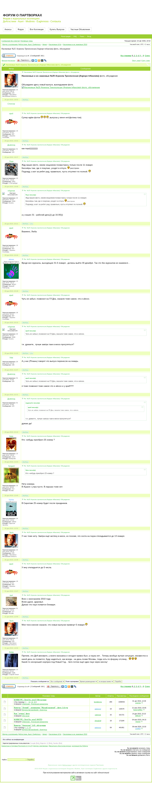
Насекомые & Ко (55, 44)
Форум (21, 29)
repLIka (138, 703)
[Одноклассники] (39, 60)
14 (32, 702)
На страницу (126, 56)
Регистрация (66, 36)
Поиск (82, 36)
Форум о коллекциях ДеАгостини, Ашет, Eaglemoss (21, 44)
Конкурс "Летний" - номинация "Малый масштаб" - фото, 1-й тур (41, 708)
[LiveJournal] (45, 60)
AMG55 (138, 716)
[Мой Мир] (42, 60)
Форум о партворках (22, 15)
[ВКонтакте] (32, 60)
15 (35, 702)
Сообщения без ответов (10, 41)
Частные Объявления (80, 29)
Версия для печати (8, 60)
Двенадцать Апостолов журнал (60, 746)
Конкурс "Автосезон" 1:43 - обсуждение (30, 725)
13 (29, 702)
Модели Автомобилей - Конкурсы (34, 710)
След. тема (146, 60)
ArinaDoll (98, 721)
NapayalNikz (137, 710)
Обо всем (25, 716)
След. (147, 56)
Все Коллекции (36, 29)
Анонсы (8, 29)
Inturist (138, 721)
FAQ (75, 36)
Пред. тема (136, 60)
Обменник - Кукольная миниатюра (35, 704)
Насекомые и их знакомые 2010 (75, 44)
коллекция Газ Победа (80, 746)
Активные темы (27, 41)
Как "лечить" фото (22, 714)
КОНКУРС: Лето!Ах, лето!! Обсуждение (30, 700)
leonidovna (98, 702)
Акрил (44, 44)
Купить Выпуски (57, 29)
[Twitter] (36, 60)
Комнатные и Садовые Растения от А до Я (16, 746)
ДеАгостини (66, 765)
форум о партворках (40, 746)
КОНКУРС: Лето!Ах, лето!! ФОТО (28, 719)
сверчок (98, 715)
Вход (89, 36)
